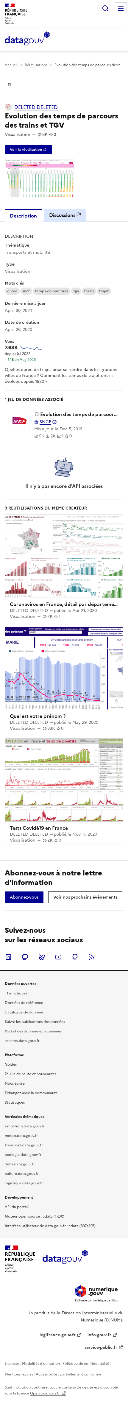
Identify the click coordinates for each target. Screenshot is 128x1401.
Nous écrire (15, 1083)
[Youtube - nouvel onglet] (58, 957)
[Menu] (121, 8)
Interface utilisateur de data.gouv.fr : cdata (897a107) (50, 1226)
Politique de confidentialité (86, 1363)
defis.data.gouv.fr (20, 1164)
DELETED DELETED (36, 107)
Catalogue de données (24, 1012)
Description (23, 215)
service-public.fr (101, 1347)
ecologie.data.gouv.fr (23, 1154)
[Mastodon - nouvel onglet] (25, 957)
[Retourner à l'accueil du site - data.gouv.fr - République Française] (65, 1259)
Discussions (65, 215)
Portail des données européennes (33, 1031)
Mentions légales (19, 1374)
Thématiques (16, 993)
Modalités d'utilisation (41, 1363)
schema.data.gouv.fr (22, 1040)
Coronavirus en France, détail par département (64, 604)
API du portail (17, 1207)
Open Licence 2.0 (45, 1393)
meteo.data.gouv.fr (21, 1135)
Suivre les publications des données (35, 1021)
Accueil (11, 65)
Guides (11, 1064)
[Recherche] (105, 8)
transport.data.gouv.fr (24, 1145)
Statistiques (15, 1102)
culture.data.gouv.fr (22, 1173)
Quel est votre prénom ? (37, 716)
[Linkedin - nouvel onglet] (8, 957)
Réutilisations (36, 65)
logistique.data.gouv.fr (24, 1183)
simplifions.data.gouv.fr (25, 1126)
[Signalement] (9, 84)
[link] (28, 149)
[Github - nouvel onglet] (75, 957)
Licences (12, 1363)
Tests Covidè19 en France (39, 828)
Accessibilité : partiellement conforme (68, 1374)
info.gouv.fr (99, 1335)
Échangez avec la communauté (31, 1093)
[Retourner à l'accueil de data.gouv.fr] (27, 38)
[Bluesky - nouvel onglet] (42, 957)
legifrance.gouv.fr (58, 1335)
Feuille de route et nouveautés (30, 1074)
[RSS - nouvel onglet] (92, 957)
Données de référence (24, 1002)
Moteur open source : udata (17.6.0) (34, 1216)
